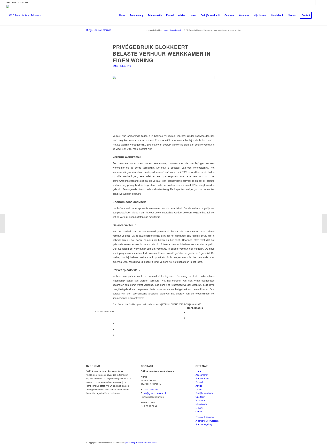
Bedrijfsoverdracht (204, 393)
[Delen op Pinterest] (117, 323)
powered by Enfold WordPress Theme (141, 442)
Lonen (198, 389)
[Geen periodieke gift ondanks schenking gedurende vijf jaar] (2, 223)
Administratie (202, 378)
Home (198, 371)
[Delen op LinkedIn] (117, 329)
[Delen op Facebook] (188, 312)
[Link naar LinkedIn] (312, 2)
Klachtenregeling (204, 424)
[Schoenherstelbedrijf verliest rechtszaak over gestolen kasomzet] (324, 223)
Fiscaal (199, 382)
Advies (199, 385)
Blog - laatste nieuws (98, 30)
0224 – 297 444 (150, 389)
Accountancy (202, 374)
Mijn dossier (201, 404)
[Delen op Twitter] (188, 318)
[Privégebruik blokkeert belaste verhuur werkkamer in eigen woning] (163, 103)
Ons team (200, 396)
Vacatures (200, 400)
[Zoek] (317, 15)
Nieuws (199, 407)
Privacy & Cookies (205, 417)
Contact (199, 411)
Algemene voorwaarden (207, 420)
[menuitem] (122, 15)
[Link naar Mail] (318, 2)
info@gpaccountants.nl (154, 393)
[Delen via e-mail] (117, 335)
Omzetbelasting (122, 65)
